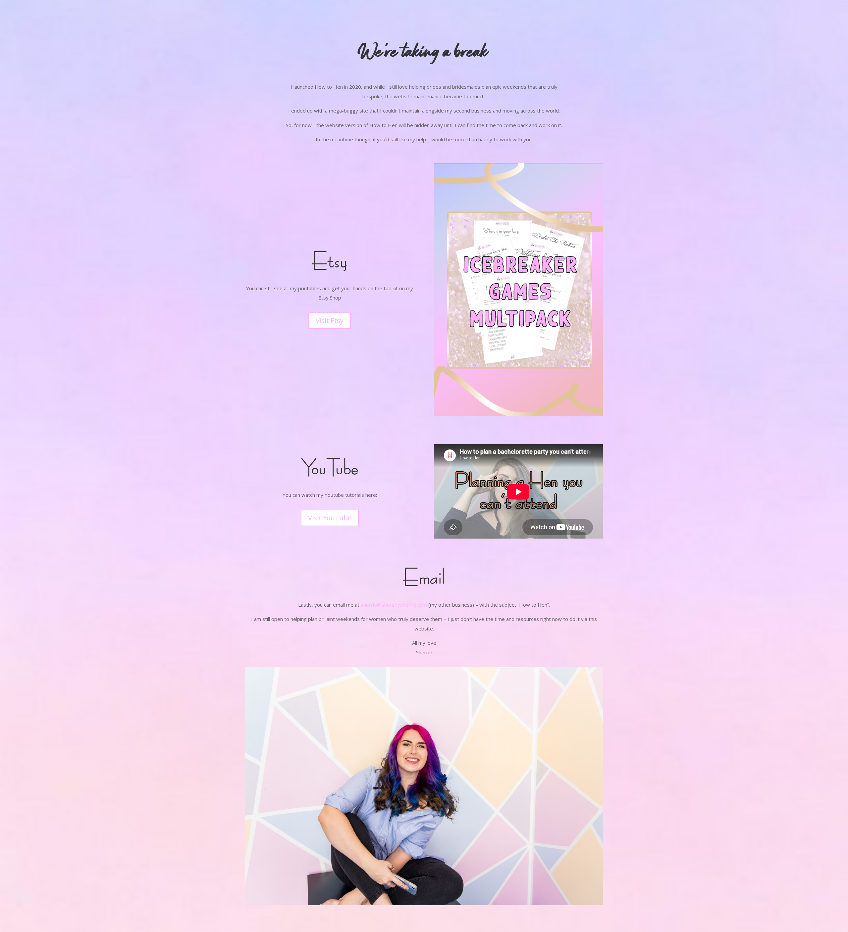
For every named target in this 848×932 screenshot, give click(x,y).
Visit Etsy (330, 320)
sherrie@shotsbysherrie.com (394, 604)
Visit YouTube (329, 517)
